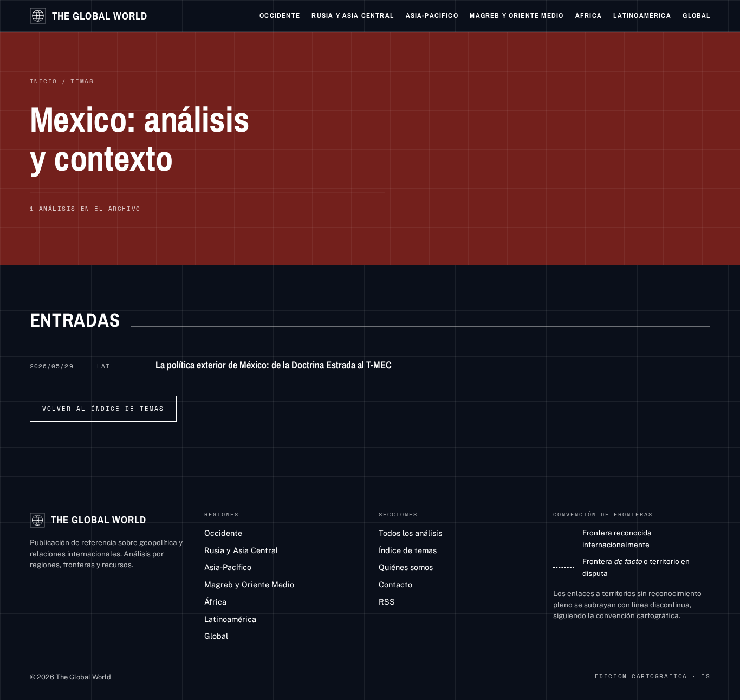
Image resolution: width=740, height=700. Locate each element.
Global (696, 15)
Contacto (395, 584)
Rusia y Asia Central (352, 15)
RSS (387, 601)
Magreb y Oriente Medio (516, 15)
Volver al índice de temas (103, 408)
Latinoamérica (642, 15)
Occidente (279, 15)
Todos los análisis (410, 532)
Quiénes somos (406, 567)
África (588, 15)
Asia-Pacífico (432, 15)
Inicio (43, 81)
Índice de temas (408, 550)
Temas (82, 81)
